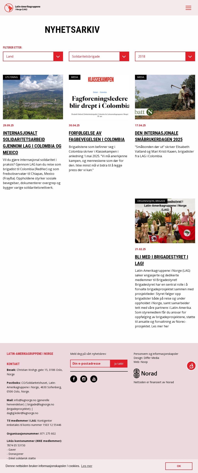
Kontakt (13, 364)
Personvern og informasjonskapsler (156, 354)
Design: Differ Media (146, 358)
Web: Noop (141, 362)
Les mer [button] (86, 466)
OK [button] (179, 466)
